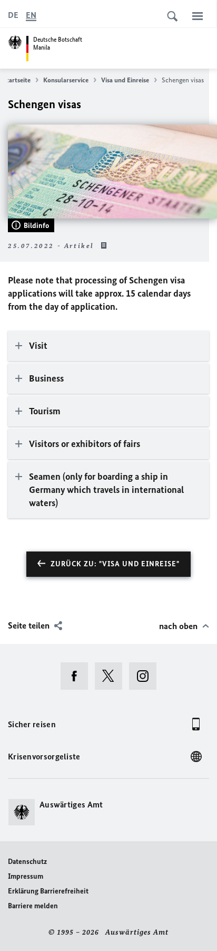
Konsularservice (65, 80)
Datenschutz (27, 861)
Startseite (17, 80)
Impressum (25, 876)
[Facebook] (78, 676)
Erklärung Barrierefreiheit (48, 891)
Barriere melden (33, 905)
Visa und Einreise (125, 80)
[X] (112, 676)
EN (31, 15)
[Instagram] (146, 676)
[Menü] (197, 15)
